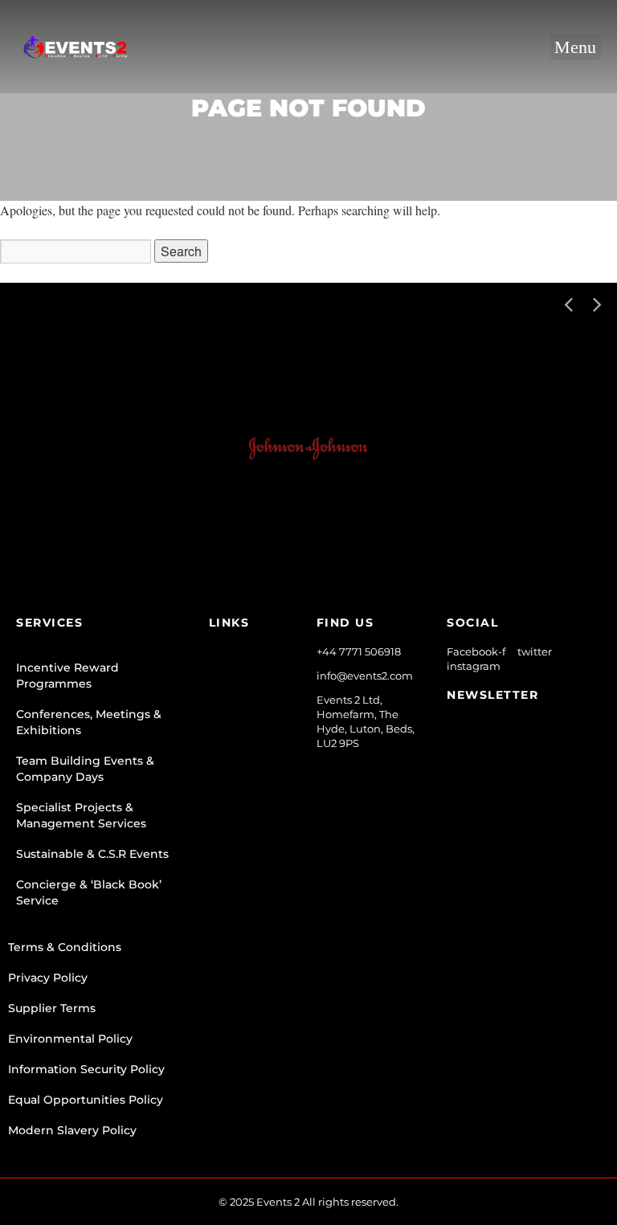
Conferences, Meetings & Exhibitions (88, 722)
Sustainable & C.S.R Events (92, 854)
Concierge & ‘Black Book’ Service (88, 892)
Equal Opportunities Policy (85, 1099)
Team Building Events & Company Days (85, 768)
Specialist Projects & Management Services (81, 815)
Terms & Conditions (64, 947)
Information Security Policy (86, 1069)
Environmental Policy (70, 1038)
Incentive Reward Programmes (67, 675)
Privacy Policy (48, 977)
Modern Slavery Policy (72, 1130)
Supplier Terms (52, 1008)
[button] (575, 47)
